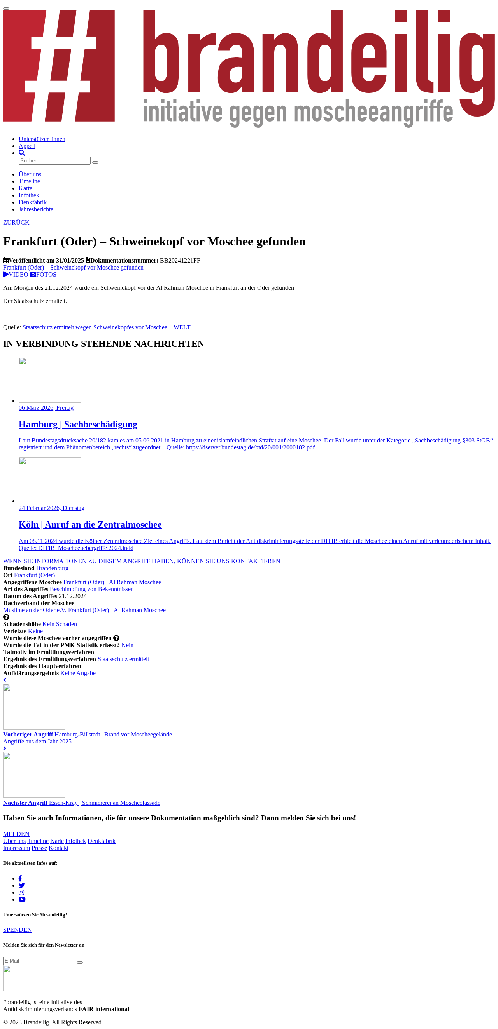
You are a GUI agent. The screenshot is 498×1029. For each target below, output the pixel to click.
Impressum (16, 847)
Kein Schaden (59, 624)
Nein (127, 645)
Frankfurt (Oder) (34, 575)
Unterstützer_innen (42, 139)
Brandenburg (52, 568)
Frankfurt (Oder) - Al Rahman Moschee (112, 582)
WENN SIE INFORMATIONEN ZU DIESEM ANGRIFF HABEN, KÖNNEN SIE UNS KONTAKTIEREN (142, 561)
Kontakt (58, 847)
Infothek (29, 195)
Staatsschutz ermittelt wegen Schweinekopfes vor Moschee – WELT (107, 327)
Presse (39, 847)
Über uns (30, 174)
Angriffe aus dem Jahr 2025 (37, 741)
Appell (27, 146)
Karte (25, 188)
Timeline (29, 181)
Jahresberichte (36, 209)
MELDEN (16, 834)
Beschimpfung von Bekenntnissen (92, 589)
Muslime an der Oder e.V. (35, 610)
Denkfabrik (33, 202)
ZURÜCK (16, 222)
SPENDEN (17, 929)
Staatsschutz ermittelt (123, 659)
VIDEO (18, 274)
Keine (35, 631)
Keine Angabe (78, 673)
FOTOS (46, 274)
